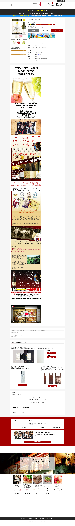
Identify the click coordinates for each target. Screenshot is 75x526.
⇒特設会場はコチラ (30, 38)
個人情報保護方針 (57, 427)
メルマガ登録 (42, 518)
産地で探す (20, 330)
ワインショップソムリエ (15, 330)
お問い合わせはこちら (50, 434)
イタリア (23, 330)
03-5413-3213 (38, 434)
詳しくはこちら (24, 427)
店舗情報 (36, 518)
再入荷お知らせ (46, 30)
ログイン (39, 402)
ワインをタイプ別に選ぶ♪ (14, 335)
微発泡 (39, 54)
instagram (38, 467)
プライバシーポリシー (50, 518)
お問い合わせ (23, 518)
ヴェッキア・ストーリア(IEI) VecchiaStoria (39, 330)
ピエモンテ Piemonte (28, 330)
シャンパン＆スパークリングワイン (24, 335)
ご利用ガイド (30, 518)
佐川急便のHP (47, 13)
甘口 (41, 54)
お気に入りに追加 (57, 30)
